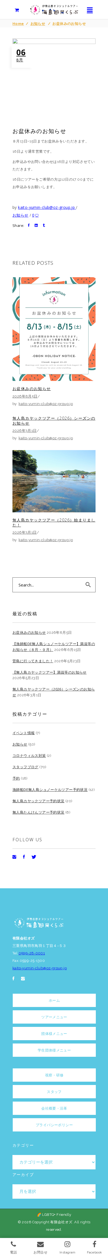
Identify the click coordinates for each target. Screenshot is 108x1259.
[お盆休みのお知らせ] (54, 329)
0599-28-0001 (32, 953)
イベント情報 (23, 732)
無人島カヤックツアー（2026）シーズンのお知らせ (53, 421)
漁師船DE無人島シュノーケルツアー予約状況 (50, 789)
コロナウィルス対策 (29, 755)
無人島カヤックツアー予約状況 (38, 800)
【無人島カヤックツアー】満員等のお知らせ (49, 672)
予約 (16, 778)
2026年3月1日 (24, 431)
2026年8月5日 (25, 396)
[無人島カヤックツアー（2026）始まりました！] (54, 481)
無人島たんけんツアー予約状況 (38, 812)
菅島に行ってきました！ (32, 660)
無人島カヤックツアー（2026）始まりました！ (53, 522)
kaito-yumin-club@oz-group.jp (47, 207)
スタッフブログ (25, 766)
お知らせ (37, 24)
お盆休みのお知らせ (31, 388)
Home (18, 24)
